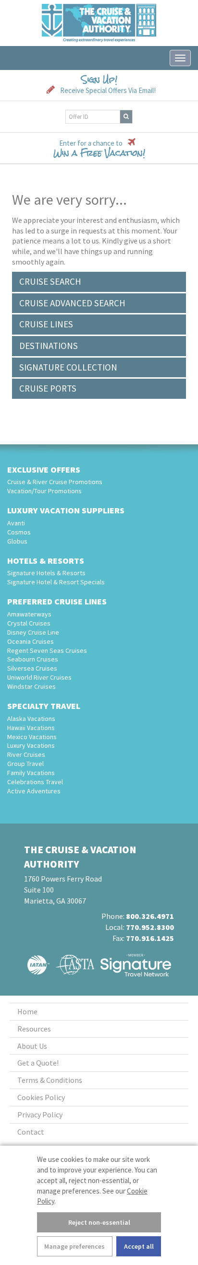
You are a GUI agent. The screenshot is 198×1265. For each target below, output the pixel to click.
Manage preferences (74, 1246)
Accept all (139, 1246)
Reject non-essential (99, 1222)
